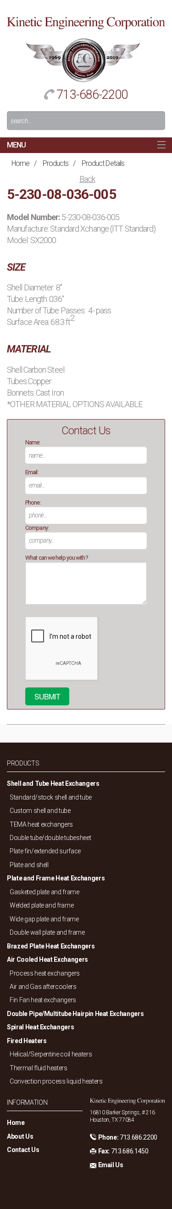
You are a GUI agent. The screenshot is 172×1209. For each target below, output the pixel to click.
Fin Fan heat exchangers (43, 1000)
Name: (32, 442)
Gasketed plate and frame (44, 892)
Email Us (110, 1165)
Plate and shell (29, 864)
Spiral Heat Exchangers (40, 1027)
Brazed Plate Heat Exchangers (50, 946)
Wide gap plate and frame (44, 919)
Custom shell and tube (40, 810)
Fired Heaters (26, 1040)
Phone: (33, 502)
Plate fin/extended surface (45, 851)
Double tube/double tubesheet (50, 837)
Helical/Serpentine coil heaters (51, 1054)
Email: (32, 472)
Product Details (103, 163)
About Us (20, 1136)
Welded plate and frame (41, 905)
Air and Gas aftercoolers (43, 986)
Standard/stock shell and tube (51, 797)
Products (56, 163)
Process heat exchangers (45, 973)
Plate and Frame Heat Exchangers (56, 878)
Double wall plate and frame (47, 932)
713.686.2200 (138, 1137)
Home (20, 163)
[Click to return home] (86, 22)
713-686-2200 (92, 94)
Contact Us (23, 1149)
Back (87, 179)
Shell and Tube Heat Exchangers (53, 783)
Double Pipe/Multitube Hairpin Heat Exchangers (75, 1013)
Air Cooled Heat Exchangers (47, 959)
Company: (37, 527)
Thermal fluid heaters (38, 1068)
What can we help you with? (56, 557)
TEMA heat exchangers (41, 824)
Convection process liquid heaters (56, 1081)
